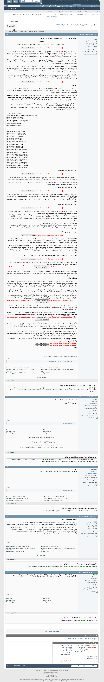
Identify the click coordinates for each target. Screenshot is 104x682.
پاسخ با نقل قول (10, 380)
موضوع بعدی (48, 631)
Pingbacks (92, 656)
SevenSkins (55, 676)
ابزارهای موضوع (33, 31)
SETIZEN (49, 389)
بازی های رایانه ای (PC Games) (66, 14)
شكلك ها (69, 647)
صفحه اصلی (86, 6)
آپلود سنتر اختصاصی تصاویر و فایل (63, 6)
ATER (8, 388)
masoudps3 (58, 388)
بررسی (74, 638)
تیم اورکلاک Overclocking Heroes (44, 6)
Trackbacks (67, 654)
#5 (7, 572)
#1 (7, 34)
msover (76, 388)
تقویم (77, 8)
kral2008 (30, 459)
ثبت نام (9, 1)
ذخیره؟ (38, 3)
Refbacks (92, 658)
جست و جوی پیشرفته (11, 8)
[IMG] (70, 649)
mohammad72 (66, 423)
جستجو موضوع (23, 31)
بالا (7, 665)
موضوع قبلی (56, 631)
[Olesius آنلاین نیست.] (93, 403)
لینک (48, 11)
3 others (68, 361)
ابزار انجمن (72, 8)
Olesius (51, 361)
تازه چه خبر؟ (94, 6)
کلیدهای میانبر (64, 8)
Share (8, 358)
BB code (69, 645)
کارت (91, 638)
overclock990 (31, 389)
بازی (78, 638)
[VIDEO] (69, 651)
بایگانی (11, 665)
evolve (95, 638)
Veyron (83, 389)
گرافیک (87, 638)
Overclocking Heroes (19, 665)
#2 (7, 396)
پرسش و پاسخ (82, 8)
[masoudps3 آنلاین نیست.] (92, 473)
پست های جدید (90, 8)
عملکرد (69, 638)
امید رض (16, 389)
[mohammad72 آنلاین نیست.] (91, 41)
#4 (7, 516)
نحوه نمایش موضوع (12, 31)
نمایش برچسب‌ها (92, 640)
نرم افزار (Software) (82, 14)
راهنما (15, 1)
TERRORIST (61, 361)
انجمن (77, 6)
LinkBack (41, 31)
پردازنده (82, 638)
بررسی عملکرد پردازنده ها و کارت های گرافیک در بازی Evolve (74, 24)
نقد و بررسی (52, 14)
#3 (7, 467)
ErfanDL (55, 361)
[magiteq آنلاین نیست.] (92, 578)
